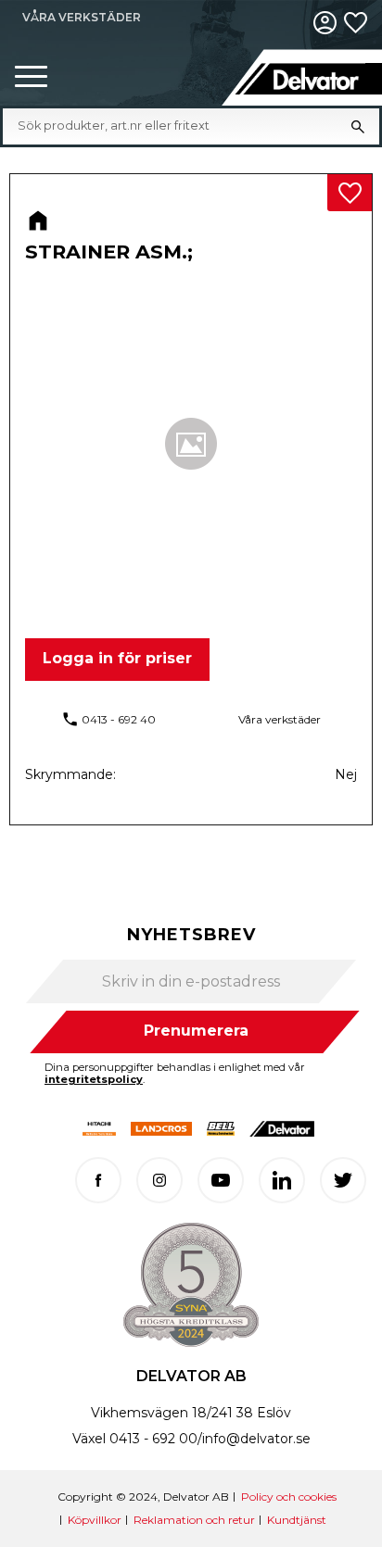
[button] (31, 77)
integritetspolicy (94, 1079)
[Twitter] (343, 1180)
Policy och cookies (289, 1496)
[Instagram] (159, 1180)
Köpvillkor (94, 1520)
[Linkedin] (282, 1180)
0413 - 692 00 (153, 1438)
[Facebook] (98, 1180)
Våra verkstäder (279, 719)
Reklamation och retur (194, 1520)
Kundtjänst (296, 1520)
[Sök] (358, 126)
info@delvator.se (256, 1438)
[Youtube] (220, 1180)
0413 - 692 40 (119, 719)
